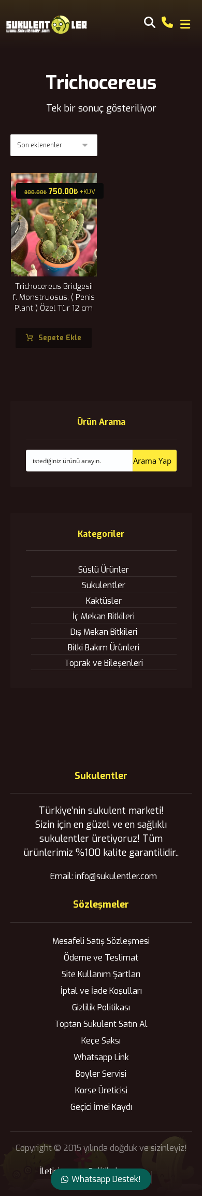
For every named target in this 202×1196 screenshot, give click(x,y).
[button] (185, 24)
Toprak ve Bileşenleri (103, 663)
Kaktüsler (104, 600)
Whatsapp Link (101, 1057)
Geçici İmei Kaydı (101, 1107)
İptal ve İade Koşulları (101, 990)
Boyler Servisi (101, 1073)
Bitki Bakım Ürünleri (103, 647)
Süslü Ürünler (103, 569)
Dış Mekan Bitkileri (103, 632)
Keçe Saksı (101, 1040)
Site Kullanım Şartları (101, 974)
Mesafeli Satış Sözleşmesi (101, 941)
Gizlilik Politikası (101, 1007)
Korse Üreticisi (101, 1090)
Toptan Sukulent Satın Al (101, 1024)
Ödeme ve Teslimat (101, 957)
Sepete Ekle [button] (59, 338)
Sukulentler (103, 585)
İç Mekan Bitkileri (104, 616)
